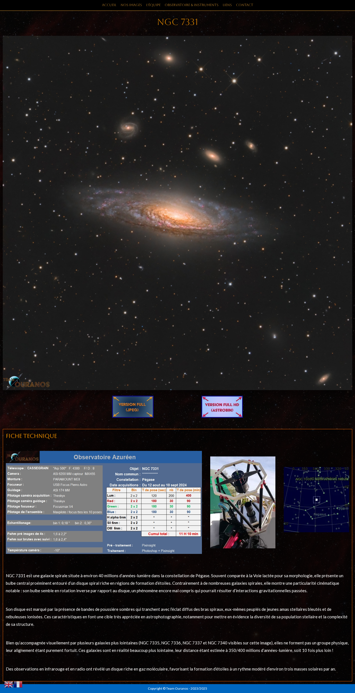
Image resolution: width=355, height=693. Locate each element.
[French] (18, 683)
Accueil (109, 5)
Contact (244, 5)
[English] (9, 683)
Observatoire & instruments (192, 5)
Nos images (131, 5)
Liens (227, 5)
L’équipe (153, 5)
